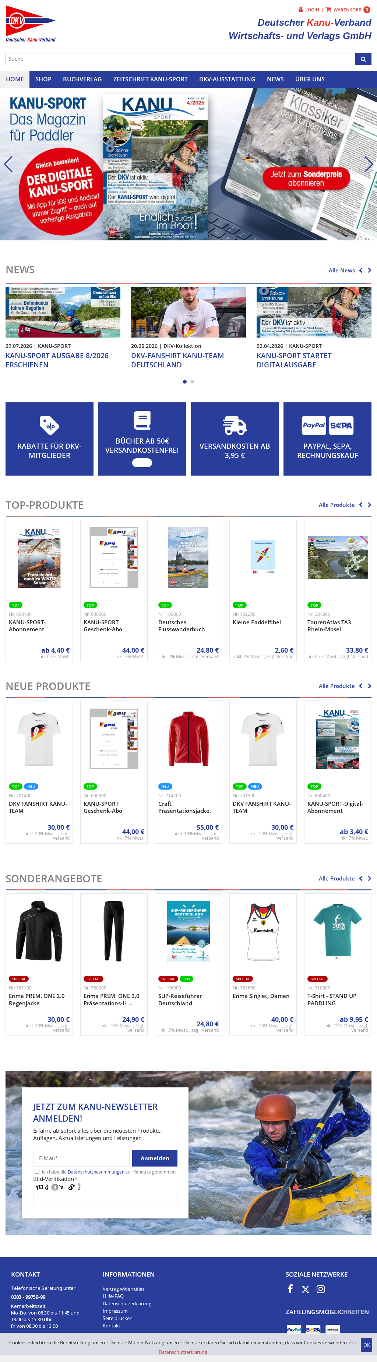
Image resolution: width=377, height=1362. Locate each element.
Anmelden (155, 1158)
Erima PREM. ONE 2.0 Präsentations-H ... (112, 999)
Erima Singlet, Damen (261, 995)
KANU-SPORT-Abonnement (27, 625)
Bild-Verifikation (55, 1178)
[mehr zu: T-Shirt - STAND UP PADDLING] (337, 931)
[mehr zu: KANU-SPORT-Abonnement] (39, 557)
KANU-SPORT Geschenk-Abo (103, 625)
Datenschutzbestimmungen (96, 1172)
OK (366, 1345)
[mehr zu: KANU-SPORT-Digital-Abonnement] (337, 739)
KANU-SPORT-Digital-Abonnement (335, 807)
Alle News (342, 270)
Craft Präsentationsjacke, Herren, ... (184, 811)
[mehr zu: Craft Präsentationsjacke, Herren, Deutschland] (188, 739)
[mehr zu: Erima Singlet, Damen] (263, 931)
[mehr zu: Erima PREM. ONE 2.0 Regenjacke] (39, 931)
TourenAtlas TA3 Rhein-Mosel (329, 625)
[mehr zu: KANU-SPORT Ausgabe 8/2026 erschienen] (63, 311)
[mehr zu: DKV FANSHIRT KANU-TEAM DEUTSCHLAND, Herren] (39, 739)
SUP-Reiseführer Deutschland (180, 999)
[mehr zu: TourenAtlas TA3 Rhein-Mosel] (337, 557)
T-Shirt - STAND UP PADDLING (331, 999)
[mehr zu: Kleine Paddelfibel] (263, 557)
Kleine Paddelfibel (257, 622)
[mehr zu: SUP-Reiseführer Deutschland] (188, 931)
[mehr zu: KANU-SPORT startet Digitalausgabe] (314, 311)
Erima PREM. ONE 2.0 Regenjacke (37, 999)
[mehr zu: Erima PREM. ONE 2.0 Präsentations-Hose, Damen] (114, 931)
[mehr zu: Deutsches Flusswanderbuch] (188, 557)
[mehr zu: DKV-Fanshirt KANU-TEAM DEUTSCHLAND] (188, 311)
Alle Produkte (337, 504)
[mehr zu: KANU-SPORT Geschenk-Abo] (114, 557)
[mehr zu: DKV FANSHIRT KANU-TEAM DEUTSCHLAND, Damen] (263, 739)
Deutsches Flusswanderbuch (181, 625)
